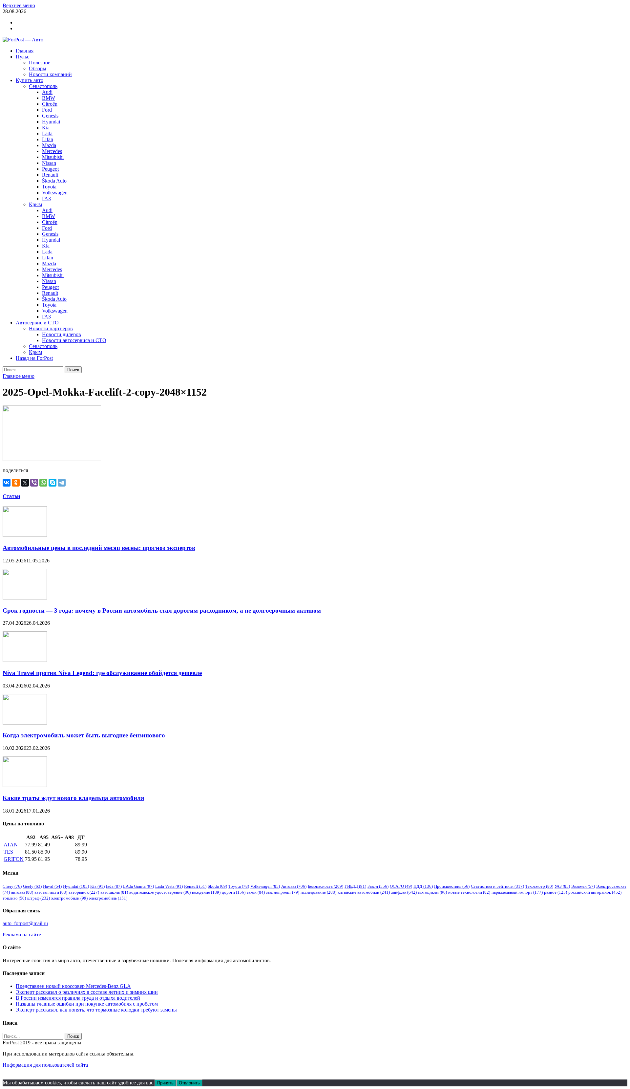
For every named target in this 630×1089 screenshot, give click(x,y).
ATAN (11, 844)
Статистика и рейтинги (497, 886)
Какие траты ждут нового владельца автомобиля (73, 798)
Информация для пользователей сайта (45, 1065)
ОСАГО (401, 886)
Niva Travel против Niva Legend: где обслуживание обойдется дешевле (102, 672)
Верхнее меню (19, 5)
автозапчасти (50, 892)
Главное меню (18, 376)
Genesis (50, 116)
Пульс (22, 56)
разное (555, 892)
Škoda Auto (54, 181)
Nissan (49, 163)
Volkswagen (55, 192)
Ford (47, 110)
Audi (47, 92)
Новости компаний (50, 74)
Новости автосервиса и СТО (74, 340)
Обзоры (37, 68)
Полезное (39, 62)
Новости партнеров (51, 328)
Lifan (47, 139)
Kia (46, 127)
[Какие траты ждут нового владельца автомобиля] (25, 785)
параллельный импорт (517, 892)
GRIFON (14, 859)
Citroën (49, 104)
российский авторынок (594, 892)
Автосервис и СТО (37, 322)
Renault (50, 175)
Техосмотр (539, 886)
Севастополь (43, 86)
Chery (12, 886)
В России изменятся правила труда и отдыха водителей (78, 998)
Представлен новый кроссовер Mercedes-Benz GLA (73, 986)
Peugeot (50, 169)
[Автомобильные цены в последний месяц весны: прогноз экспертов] (25, 535)
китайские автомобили (364, 892)
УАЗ (562, 886)
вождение (206, 892)
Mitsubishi (53, 157)
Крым (35, 204)
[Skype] (52, 483)
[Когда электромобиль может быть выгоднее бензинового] (25, 723)
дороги (233, 892)
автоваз (22, 892)
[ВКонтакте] (6, 483)
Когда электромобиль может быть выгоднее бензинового (84, 735)
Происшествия (452, 886)
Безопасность (325, 886)
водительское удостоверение (160, 892)
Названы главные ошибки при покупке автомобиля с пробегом (87, 1004)
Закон (378, 886)
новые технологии (469, 892)
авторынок (84, 892)
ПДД (423, 886)
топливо (14, 898)
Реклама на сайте (22, 934)
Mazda (49, 145)
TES (8, 852)
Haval (52, 886)
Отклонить (189, 1082)
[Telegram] (62, 483)
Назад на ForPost (34, 358)
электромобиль (108, 898)
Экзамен (583, 886)
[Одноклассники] (16, 483)
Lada (47, 133)
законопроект (282, 892)
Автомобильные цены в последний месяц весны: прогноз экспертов (99, 547)
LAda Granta (138, 886)
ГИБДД (355, 886)
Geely (32, 886)
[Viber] (34, 483)
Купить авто (29, 80)
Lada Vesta (169, 886)
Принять (165, 1082)
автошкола (114, 892)
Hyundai (51, 121)
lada (114, 886)
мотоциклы (432, 892)
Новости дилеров (61, 334)
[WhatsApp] (43, 483)
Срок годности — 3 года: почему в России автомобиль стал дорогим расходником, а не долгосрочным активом (162, 610)
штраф (38, 898)
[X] (25, 483)
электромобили (69, 898)
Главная (24, 51)
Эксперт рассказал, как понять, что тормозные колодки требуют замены (96, 1010)
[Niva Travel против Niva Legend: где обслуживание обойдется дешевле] (25, 660)
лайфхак (404, 892)
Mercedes (52, 151)
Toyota (49, 186)
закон (256, 892)
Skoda (217, 886)
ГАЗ (46, 198)
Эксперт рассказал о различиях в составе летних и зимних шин (87, 992)
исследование (318, 892)
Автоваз (293, 886)
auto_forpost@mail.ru (25, 923)
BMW (48, 98)
